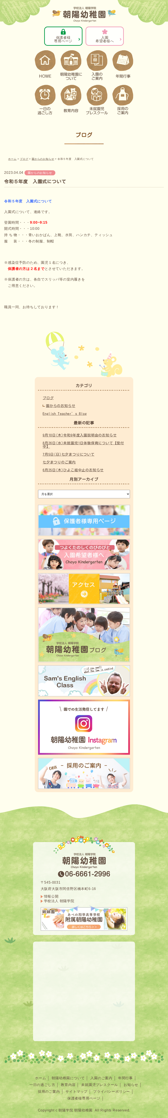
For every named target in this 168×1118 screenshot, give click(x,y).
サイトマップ (76, 1091)
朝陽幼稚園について (68, 1078)
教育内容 (68, 1085)
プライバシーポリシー (111, 1091)
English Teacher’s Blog (65, 413)
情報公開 (51, 896)
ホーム (40, 1078)
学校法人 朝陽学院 (59, 901)
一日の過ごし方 (42, 1085)
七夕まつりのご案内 (59, 462)
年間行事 (125, 1078)
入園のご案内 (101, 1078)
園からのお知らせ (40, 172)
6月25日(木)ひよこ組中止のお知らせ (73, 470)
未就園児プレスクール (99, 1085)
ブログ (48, 398)
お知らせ (131, 1085)
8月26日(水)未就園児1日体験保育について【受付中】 (83, 444)
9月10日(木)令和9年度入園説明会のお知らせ (80, 435)
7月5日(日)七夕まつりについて (68, 454)
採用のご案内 (49, 1091)
